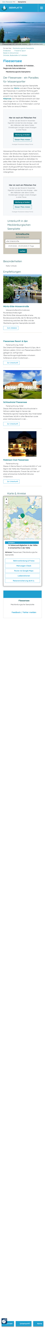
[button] (16, 8)
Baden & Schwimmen (11, 53)
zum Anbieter (12, 328)
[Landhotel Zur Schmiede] (28, 530)
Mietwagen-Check (23, 566)
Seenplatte (22, 2)
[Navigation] (41, 8)
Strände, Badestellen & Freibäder (15, 55)
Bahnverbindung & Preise (23, 561)
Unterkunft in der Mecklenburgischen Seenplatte (19, 224)
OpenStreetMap (29, 539)
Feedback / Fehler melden (23, 612)
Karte (39, 1323)
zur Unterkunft (12, 363)
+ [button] (6, 499)
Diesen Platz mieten (22, 140)
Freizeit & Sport (20, 51)
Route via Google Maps (23, 571)
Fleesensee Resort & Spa (15, 341)
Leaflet (15, 539)
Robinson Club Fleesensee (16, 460)
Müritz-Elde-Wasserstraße (16, 306)
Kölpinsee (7, 99)
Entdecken (7, 51)
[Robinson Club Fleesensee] (26, 522)
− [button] (6, 502)
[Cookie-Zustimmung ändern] (4, 1321)
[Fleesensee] (23, 516)
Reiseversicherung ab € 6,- (23, 581)
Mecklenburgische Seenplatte (23, 48)
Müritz (16, 88)
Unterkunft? (24, 1323)
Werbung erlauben (22, 135)
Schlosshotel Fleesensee (15, 402)
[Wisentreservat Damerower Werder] (33, 507)
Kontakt (9, 1323)
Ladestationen (23, 576)
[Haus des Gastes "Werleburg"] (8, 521)
